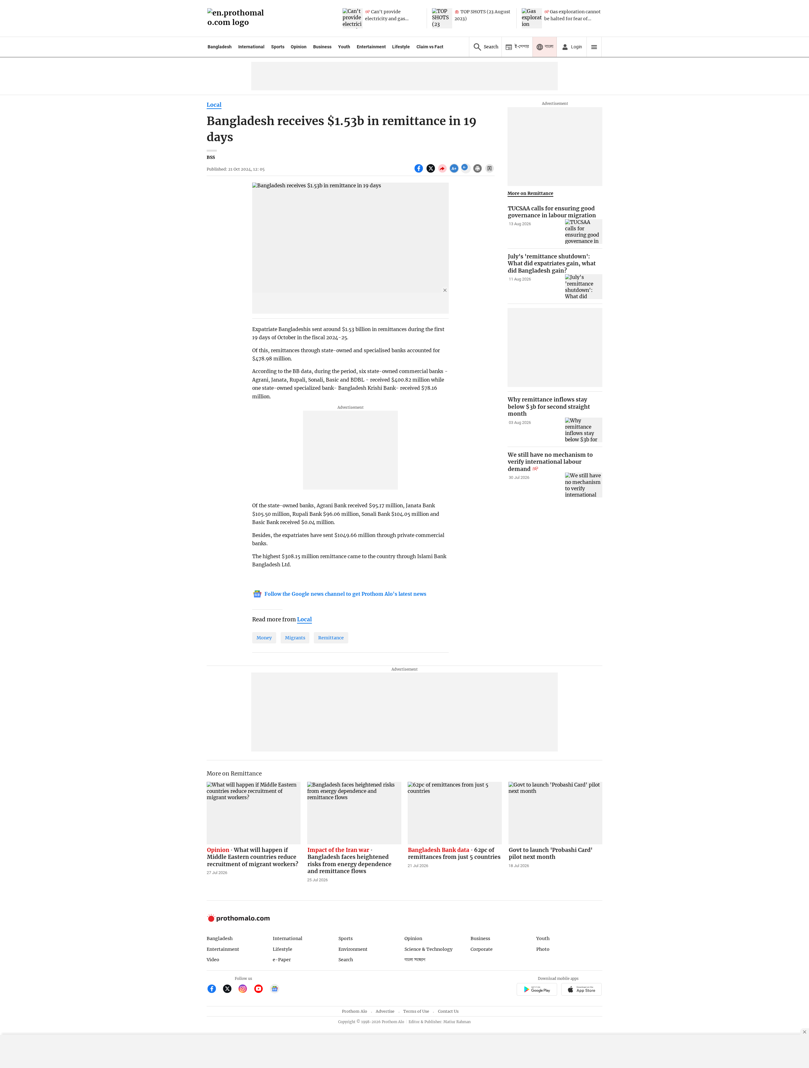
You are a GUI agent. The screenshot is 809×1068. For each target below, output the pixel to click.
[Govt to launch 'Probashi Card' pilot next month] (555, 813)
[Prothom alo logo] (238, 920)
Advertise (385, 1011)
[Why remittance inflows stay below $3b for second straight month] (583, 430)
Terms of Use (416, 1011)
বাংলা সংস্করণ (414, 960)
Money (264, 638)
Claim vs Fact (430, 46)
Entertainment (371, 46)
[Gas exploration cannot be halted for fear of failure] (532, 18)
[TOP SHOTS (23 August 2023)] (442, 18)
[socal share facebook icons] (419, 172)
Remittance (331, 638)
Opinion (299, 46)
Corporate (482, 949)
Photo (543, 949)
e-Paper (282, 959)
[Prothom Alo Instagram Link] (245, 989)
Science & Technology (428, 949)
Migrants (295, 638)
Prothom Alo (354, 1011)
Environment (353, 949)
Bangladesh (220, 46)
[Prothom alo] (237, 18)
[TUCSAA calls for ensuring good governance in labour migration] (583, 231)
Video (213, 959)
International (251, 46)
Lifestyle (401, 46)
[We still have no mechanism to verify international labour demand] (583, 485)
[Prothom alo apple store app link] (581, 990)
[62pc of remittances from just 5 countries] (455, 813)
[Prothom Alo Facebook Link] (214, 989)
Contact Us (448, 1011)
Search (345, 959)
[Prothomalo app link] (536, 990)
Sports (277, 46)
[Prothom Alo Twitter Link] (230, 989)
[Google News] (274, 989)
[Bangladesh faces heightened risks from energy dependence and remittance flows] (354, 813)
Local (214, 104)
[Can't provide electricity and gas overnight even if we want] (353, 18)
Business (322, 46)
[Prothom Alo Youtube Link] (261, 989)
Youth (344, 46)
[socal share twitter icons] (431, 172)
